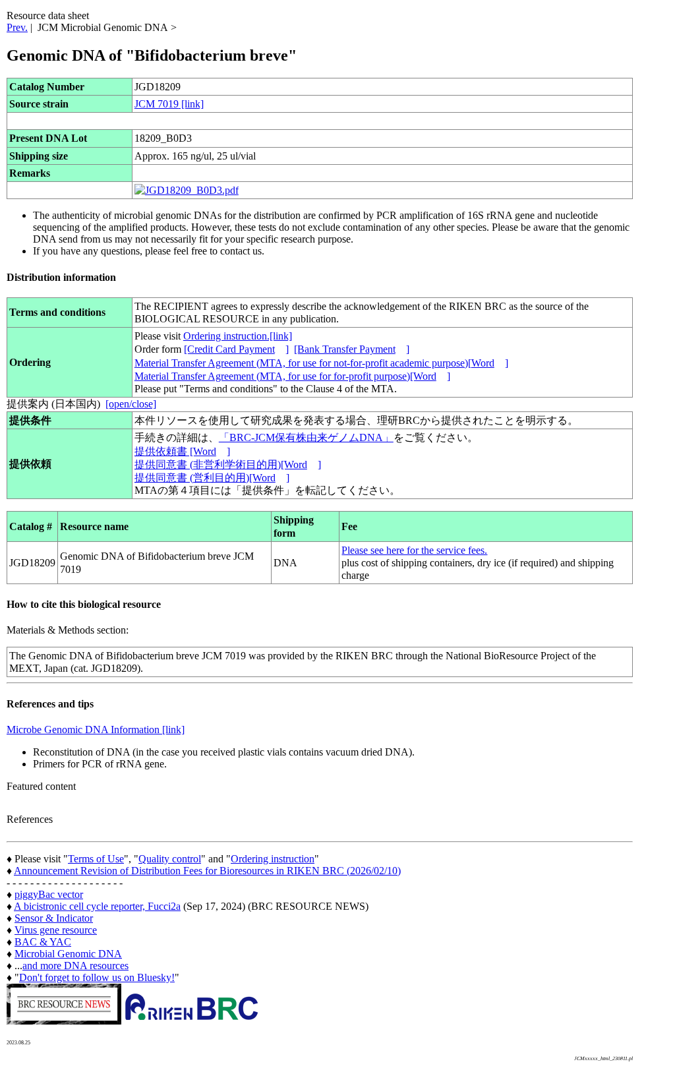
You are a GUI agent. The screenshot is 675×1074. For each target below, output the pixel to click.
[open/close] (130, 403)
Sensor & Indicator (54, 918)
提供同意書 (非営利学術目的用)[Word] (227, 464)
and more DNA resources (75, 965)
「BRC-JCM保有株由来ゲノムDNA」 (306, 437)
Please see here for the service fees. (414, 550)
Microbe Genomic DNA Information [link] (96, 729)
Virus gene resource (56, 930)
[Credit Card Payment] (236, 349)
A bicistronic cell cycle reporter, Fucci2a (97, 906)
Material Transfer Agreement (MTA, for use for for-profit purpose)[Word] (292, 376)
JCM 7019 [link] (169, 103)
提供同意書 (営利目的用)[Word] (211, 477)
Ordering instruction (272, 858)
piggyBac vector (49, 894)
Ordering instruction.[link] (237, 336)
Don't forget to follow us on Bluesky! (97, 977)
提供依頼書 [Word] (182, 451)
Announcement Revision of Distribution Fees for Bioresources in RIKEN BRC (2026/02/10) (207, 870)
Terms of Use (96, 858)
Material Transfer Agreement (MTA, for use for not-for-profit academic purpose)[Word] (321, 363)
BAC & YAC (43, 941)
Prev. (17, 27)
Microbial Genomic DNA (68, 953)
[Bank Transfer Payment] (351, 349)
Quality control (169, 858)
